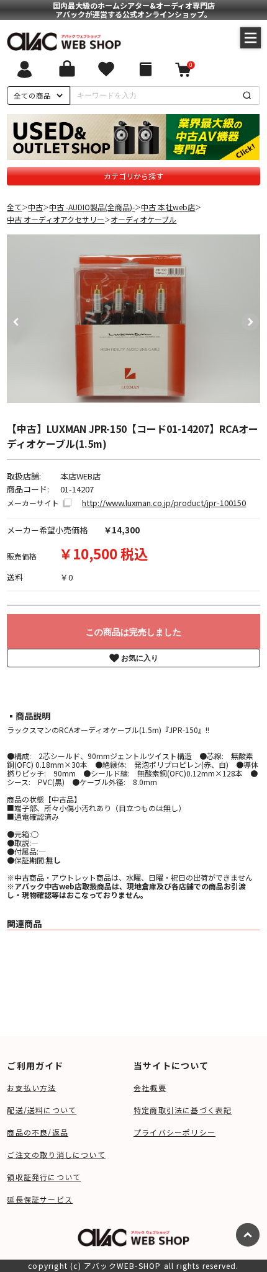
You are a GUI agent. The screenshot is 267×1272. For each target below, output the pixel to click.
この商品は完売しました (133, 632)
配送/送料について (41, 1110)
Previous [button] (13, 319)
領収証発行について (44, 1177)
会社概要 (150, 1087)
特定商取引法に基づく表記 (183, 1110)
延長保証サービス (40, 1199)
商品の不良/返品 (37, 1132)
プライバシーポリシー (174, 1132)
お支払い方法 (31, 1087)
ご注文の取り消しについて (56, 1154)
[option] (134, 318)
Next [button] (247, 319)
